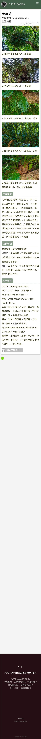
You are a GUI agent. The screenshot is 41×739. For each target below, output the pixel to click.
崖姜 (15, 323)
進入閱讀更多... (14, 349)
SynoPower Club (20, 721)
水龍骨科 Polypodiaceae (14, 17)
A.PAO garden (17, 4)
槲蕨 (4, 265)
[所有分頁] (2, 358)
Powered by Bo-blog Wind (21, 736)
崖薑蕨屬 (6, 21)
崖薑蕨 (7, 14)
